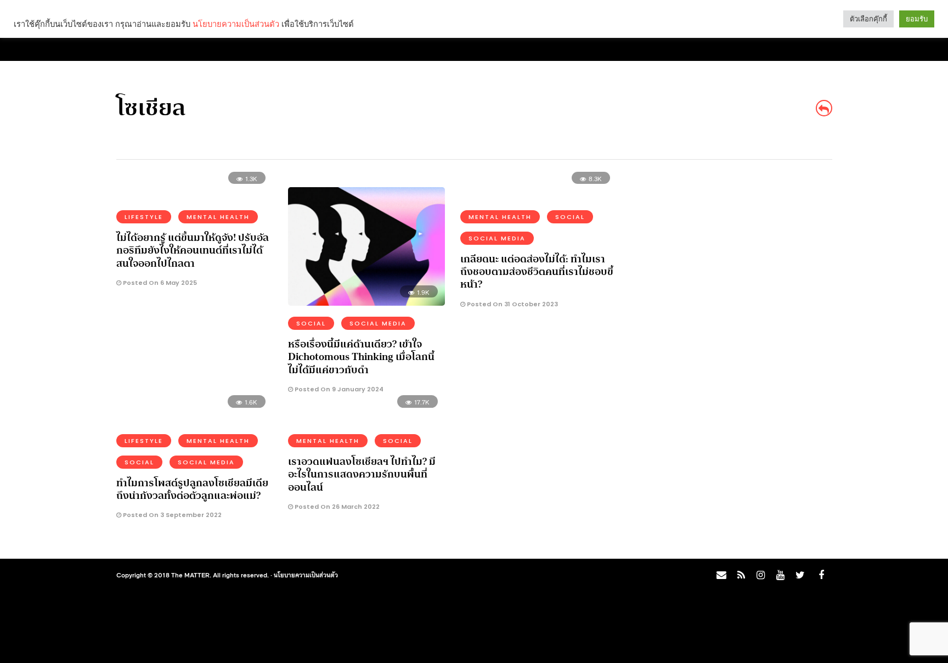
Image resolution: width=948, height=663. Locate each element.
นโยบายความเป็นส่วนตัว (306, 574)
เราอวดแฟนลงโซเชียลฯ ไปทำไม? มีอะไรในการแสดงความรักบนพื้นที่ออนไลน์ (362, 474)
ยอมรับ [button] (917, 19)
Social (311, 323)
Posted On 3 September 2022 (171, 514)
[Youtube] (780, 575)
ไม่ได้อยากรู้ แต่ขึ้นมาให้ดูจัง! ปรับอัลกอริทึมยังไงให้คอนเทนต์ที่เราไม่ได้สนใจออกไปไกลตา (192, 250)
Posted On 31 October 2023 (511, 304)
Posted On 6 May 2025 (159, 282)
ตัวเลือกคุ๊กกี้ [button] (868, 19)
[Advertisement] (735, 255)
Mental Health (218, 216)
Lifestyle (144, 216)
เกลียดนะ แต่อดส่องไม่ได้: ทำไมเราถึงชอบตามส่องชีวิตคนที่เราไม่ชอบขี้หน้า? (536, 272)
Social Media (378, 323)
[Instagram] (760, 575)
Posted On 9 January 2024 (338, 389)
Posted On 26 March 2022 (336, 506)
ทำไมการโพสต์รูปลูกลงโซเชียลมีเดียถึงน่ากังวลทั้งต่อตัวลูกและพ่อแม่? (192, 489)
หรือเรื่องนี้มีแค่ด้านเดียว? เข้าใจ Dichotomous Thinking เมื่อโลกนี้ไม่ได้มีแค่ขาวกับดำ (361, 357)
